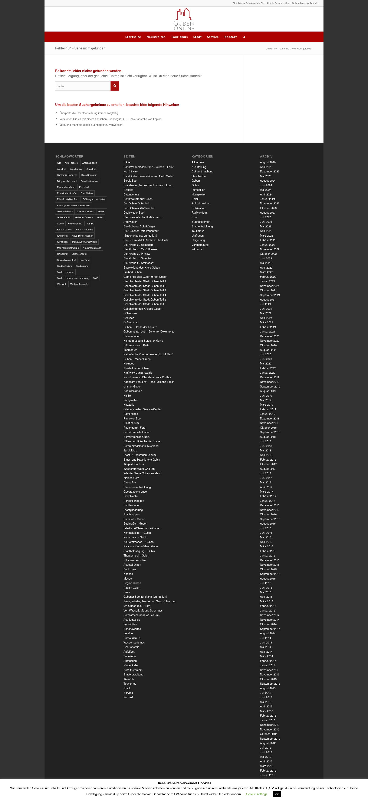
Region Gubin (132, 588)
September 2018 (270, 432)
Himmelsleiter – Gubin (137, 533)
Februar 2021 (268, 327)
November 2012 (269, 729)
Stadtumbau (82, 265)
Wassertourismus (134, 642)
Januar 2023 (267, 245)
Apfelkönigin (76, 169)
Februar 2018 (268, 459)
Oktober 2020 (268, 345)
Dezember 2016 (269, 505)
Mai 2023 (265, 226)
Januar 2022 (267, 281)
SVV (95, 278)
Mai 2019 (265, 400)
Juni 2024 (266, 185)
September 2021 (270, 295)
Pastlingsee (131, 414)
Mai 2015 (265, 592)
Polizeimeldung (201, 203)
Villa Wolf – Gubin (135, 560)
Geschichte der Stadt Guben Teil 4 (145, 295)
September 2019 (270, 386)
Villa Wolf (61, 284)
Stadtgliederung (133, 510)
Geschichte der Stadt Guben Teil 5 (145, 299)
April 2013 (266, 706)
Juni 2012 (266, 752)
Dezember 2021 (269, 286)
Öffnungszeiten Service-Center (142, 409)
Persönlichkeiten (134, 501)
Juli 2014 (265, 638)
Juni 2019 (266, 395)
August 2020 (268, 350)
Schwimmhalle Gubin (137, 437)
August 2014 (268, 633)
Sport (195, 217)
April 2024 (266, 194)
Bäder (127, 162)
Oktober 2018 (268, 427)
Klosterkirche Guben (136, 368)
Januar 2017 (267, 501)
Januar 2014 (267, 665)
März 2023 (266, 235)
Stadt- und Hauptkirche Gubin (142, 459)
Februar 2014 (268, 661)
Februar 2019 (268, 409)
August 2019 (268, 391)
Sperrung (84, 260)
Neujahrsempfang (92, 247)
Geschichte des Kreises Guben (143, 309)
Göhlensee (130, 313)
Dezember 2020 (269, 336)
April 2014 (266, 651)
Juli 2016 (265, 528)
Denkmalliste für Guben (138, 199)
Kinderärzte (131, 665)
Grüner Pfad (131, 322)
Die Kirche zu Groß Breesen (141, 249)
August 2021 (268, 299)
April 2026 (266, 167)
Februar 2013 (268, 715)
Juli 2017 (265, 473)
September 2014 (270, 629)
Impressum (130, 350)
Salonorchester (79, 253)
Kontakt (230, 37)
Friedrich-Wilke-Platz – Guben (142, 528)
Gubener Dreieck (84, 217)
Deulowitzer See (134, 212)
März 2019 (266, 404)
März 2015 (266, 601)
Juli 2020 (265, 354)
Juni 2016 (266, 533)
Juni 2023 (266, 222)
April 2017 (266, 487)
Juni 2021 (266, 309)
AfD (59, 162)
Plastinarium (131, 423)
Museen (128, 578)
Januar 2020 (267, 372)
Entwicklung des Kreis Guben (142, 267)
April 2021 (266, 318)
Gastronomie (131, 647)
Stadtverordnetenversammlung (73, 278)
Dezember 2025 (269, 171)
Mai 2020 (265, 363)
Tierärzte (129, 679)
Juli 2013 (265, 693)
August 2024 (268, 180)
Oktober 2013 (268, 679)
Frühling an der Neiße (94, 199)
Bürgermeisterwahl (66, 181)
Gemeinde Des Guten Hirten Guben (145, 277)
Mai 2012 (265, 757)
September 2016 (270, 519)
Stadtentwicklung (202, 226)
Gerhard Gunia (65, 211)
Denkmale (130, 569)
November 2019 (269, 382)
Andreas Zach (89, 162)
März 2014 (266, 656)
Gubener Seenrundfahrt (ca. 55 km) (145, 596)
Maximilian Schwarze (68, 247)
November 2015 (269, 564)
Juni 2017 (266, 478)
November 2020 (269, 340)
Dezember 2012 (269, 725)
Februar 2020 (268, 368)
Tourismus (179, 37)
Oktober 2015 (268, 569)
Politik (195, 199)
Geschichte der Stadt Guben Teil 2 (145, 286)
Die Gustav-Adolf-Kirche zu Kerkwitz (146, 240)
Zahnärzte (130, 656)
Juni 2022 (266, 258)
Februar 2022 (268, 277)
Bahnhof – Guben (134, 519)
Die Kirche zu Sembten (138, 258)
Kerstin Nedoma (84, 229)
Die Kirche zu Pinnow (137, 254)
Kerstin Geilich (64, 229)
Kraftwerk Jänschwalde (138, 372)
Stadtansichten (201, 222)
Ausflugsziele (132, 619)
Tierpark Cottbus (134, 464)
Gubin (100, 217)
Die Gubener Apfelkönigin (139, 226)
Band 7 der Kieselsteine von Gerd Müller (148, 176)
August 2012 (268, 743)
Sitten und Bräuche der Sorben (142, 441)
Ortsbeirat (62, 253)
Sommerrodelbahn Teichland (141, 446)
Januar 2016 (267, 555)
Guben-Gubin (64, 217)
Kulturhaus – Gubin (135, 537)
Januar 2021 (267, 331)
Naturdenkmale (133, 391)
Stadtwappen (131, 514)
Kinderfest (62, 235)
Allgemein (198, 162)
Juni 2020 (266, 359)
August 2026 (268, 162)
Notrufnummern (133, 670)
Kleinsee (129, 363)
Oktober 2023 (268, 208)
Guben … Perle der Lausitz (140, 327)
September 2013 (270, 683)
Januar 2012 (267, 775)
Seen (127, 592)
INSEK (90, 223)
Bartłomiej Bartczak (67, 174)
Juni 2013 (266, 697)
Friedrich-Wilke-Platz (68, 199)
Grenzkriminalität (85, 211)
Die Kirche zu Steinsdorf (139, 263)
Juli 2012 (265, 747)
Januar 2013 (267, 720)
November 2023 (269, 203)
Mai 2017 (265, 482)
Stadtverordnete (65, 272)
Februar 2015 (268, 606)
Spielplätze (130, 450)
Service (213, 37)
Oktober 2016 (268, 514)
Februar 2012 (268, 770)
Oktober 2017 (268, 464)
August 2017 (268, 469)
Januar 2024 (267, 199)
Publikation (198, 208)
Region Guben (132, 583)
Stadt (197, 37)
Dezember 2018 (269, 418)
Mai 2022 (265, 263)
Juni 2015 (266, 588)
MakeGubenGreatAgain (84, 241)
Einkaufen (130, 482)
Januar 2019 (267, 414)
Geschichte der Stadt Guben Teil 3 (145, 290)
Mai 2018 (265, 450)
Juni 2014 (266, 642)
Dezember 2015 (269, 560)
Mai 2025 (265, 176)
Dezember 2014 (269, 615)
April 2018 (266, 455)
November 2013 (269, 674)
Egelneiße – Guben (135, 523)
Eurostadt (84, 187)
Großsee (129, 318)
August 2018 (268, 437)
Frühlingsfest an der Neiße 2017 (73, 205)
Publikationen (132, 505)
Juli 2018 (265, 441)
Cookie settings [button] (256, 794)
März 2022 (266, 272)
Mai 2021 (265, 313)
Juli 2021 (265, 304)
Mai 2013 (265, 702)
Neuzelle (129, 404)
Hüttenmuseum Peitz (137, 345)
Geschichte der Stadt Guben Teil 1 (145, 281)
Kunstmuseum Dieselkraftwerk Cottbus (148, 377)
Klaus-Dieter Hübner (82, 235)
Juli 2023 (265, 217)
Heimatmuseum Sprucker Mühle (143, 340)
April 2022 (266, 267)
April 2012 (266, 761)
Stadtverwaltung (133, 674)
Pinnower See (132, 418)
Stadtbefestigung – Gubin (139, 551)
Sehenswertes (132, 629)
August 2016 (268, 523)
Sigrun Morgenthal (66, 260)
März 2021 (266, 322)
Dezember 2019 (269, 377)
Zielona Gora (131, 478)
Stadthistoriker (64, 265)
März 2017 (266, 491)
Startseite (133, 37)
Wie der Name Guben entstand (142, 473)
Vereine (128, 633)
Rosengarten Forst (135, 427)
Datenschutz (131, 194)
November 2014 (269, 619)
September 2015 (270, 574)
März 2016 (266, 546)
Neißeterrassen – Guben (139, 542)
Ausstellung (199, 167)
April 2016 (266, 542)
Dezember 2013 (269, 670)
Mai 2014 (265, 647)
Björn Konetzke (89, 174)
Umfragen (198, 235)
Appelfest (91, 169)
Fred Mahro (86, 193)
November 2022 (269, 249)
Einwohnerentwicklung (137, 487)
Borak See (130, 180)
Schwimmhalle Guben (137, 432)
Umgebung (198, 240)
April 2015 (266, 596)
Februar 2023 (268, 240)
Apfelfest (61, 169)
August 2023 (268, 212)
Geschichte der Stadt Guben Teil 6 (145, 304)
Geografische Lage (135, 491)
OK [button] (277, 794)
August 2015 (268, 578)
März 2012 (266, 766)
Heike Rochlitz (75, 223)
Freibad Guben (133, 272)
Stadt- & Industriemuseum (140, 455)
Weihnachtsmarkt (79, 284)
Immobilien (130, 624)
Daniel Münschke (89, 181)
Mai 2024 (265, 190)
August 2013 (268, 688)
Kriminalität (62, 241)
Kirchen (128, 574)
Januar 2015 (267, 610)
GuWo (60, 223)
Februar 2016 (268, 551)
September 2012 (270, 738)
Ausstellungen (132, 564)
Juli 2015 (265, 583)
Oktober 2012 (268, 734)
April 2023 (266, 231)
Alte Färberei (71, 162)
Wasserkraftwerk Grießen (139, 469)
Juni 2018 (266, 446)
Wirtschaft (198, 249)
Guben (101, 211)
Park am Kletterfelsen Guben (141, 546)
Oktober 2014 (268, 624)
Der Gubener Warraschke (139, 208)
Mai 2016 (265, 537)
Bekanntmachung (202, 171)
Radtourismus (132, 638)
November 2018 (269, 423)
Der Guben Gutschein (137, 203)
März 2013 (266, 711)
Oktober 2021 (268, 290)
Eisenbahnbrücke (66, 187)
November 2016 (269, 510)
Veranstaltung (200, 245)
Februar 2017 (268, 496)
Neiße (127, 395)
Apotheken (130, 661)
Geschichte (131, 496)
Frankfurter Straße (66, 193)
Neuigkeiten (156, 37)
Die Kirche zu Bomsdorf (138, 245)
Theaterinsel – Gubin (136, 555)
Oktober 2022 (268, 254)
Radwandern (199, 212)
